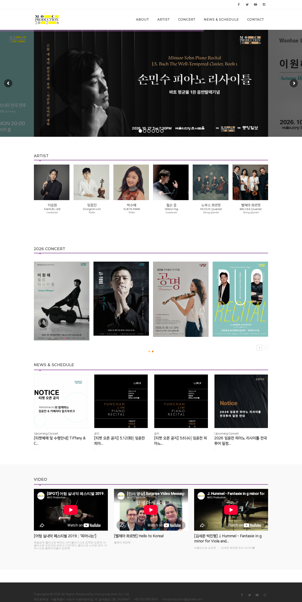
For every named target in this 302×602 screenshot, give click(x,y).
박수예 (131, 205)
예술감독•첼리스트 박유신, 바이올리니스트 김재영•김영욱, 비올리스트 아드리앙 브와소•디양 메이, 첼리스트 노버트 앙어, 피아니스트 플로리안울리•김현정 (70, 545)
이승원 (52, 205)
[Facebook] (239, 4)
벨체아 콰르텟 (251, 205)
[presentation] (271, 200)
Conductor (52, 212)
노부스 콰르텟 (211, 205)
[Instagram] (264, 4)
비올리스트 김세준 (205, 547)
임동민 (92, 205)
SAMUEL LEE (52, 209)
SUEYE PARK (131, 209)
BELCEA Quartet (251, 209)
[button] (149, 351)
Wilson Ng (171, 209)
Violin (92, 212)
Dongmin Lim (92, 209)
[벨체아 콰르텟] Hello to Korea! (139, 536)
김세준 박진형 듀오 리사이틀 (238, 547)
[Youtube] (255, 4)
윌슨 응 (171, 205)
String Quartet (211, 212)
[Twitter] (247, 4)
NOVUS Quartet (211, 209)
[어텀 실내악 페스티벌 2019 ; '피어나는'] (65, 536)
